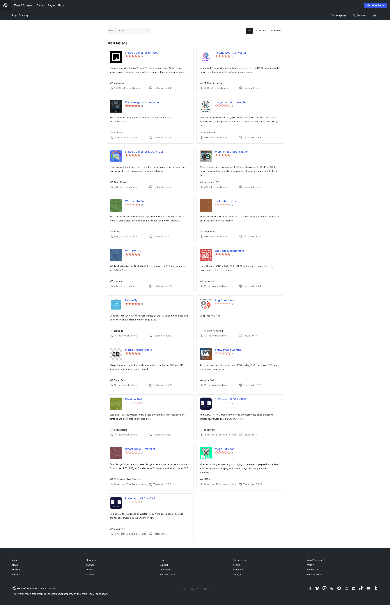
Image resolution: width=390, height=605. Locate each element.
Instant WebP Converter (230, 52)
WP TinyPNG (133, 250)
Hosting (16, 569)
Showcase (91, 560)
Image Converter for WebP (142, 52)
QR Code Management (229, 250)
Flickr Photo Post (226, 201)
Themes (90, 565)
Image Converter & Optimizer (144, 151)
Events (236, 565)
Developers (166, 569)
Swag (237, 574)
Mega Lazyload (224, 449)
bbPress (312, 569)
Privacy (16, 574)
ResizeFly (131, 300)
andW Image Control (228, 349)
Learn (162, 560)
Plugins (89, 569)
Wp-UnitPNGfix (134, 201)
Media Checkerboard (138, 349)
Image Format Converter (231, 102)
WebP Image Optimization (231, 151)
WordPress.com (316, 560)
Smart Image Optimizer (140, 449)
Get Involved (239, 560)
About (15, 560)
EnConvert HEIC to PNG (140, 498)
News (15, 565)
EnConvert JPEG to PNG (230, 399)
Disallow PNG (133, 399)
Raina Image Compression (142, 102)
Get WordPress (375, 5)
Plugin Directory (20, 15)
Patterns (90, 574)
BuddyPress (314, 574)
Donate (238, 569)
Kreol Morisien (48, 588)
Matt (310, 565)
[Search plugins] (148, 31)
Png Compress (224, 300)
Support (164, 565)
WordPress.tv (168, 574)
